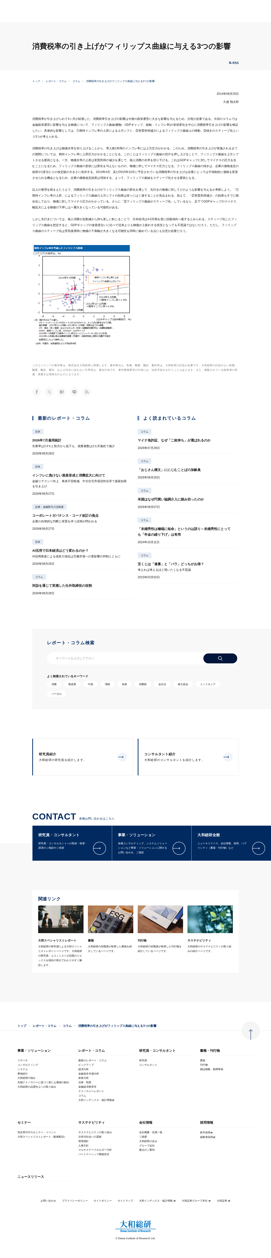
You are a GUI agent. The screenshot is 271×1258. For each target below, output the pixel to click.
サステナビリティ (91, 1122)
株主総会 (183, 684)
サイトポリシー (103, 1200)
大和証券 (222, 1200)
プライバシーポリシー (75, 1200)
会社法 (162, 684)
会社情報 (145, 1122)
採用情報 (206, 1122)
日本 (37, 431)
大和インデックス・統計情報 (156, 1200)
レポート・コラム (56, 81)
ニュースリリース (31, 1177)
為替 (124, 684)
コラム (76, 81)
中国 (90, 684)
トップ (36, 81)
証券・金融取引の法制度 (49, 506)
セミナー (24, 1122)
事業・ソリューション (34, 1050)
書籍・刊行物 (210, 1050)
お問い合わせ (48, 1200)
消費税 (143, 684)
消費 (54, 684)
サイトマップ (125, 1200)
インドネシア (208, 684)
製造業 (72, 684)
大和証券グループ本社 (195, 1200)
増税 (107, 684)
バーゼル (56, 693)
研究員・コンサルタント (157, 1050)
